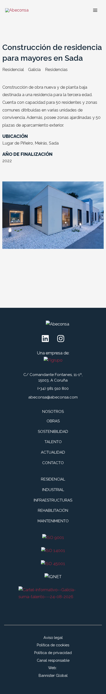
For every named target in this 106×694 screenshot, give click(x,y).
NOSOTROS (53, 411)
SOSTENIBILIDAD (53, 431)
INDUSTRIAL (53, 489)
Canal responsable (53, 660)
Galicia (34, 69)
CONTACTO (53, 463)
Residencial (13, 69)
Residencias (56, 69)
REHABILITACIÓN (53, 510)
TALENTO (53, 442)
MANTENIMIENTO (53, 521)
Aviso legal (53, 637)
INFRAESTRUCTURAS (53, 500)
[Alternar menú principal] (95, 10)
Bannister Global (53, 675)
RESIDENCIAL (53, 479)
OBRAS (53, 421)
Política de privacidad (53, 652)
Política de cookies (53, 645)
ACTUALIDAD (53, 452)
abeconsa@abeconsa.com (53, 397)
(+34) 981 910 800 (53, 388)
